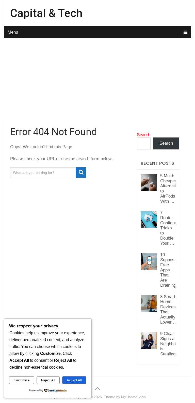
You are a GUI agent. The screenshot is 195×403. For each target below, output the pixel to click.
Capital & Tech (46, 13)
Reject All (48, 380)
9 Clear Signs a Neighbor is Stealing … (170, 343)
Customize (21, 380)
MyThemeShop (133, 397)
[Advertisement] (97, 80)
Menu (13, 32)
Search (143, 134)
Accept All (74, 380)
